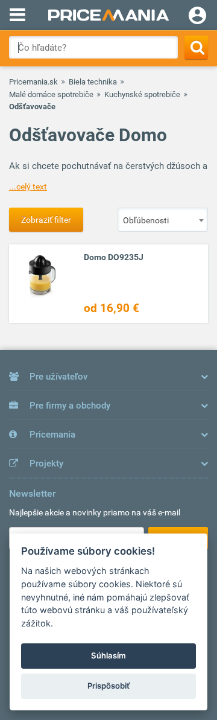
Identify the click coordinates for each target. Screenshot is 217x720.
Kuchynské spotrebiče (142, 94)
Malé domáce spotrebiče (51, 94)
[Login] (197, 17)
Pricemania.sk (33, 81)
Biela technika (93, 81)
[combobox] (163, 220)
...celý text (28, 186)
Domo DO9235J (113, 257)
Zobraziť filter (46, 220)
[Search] (196, 47)
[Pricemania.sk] (108, 15)
